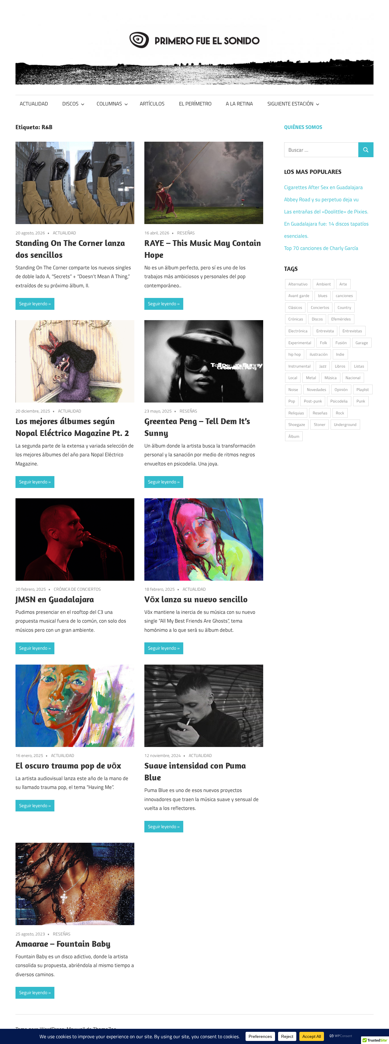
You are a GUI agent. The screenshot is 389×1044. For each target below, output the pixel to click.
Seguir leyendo (33, 303)
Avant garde (298, 295)
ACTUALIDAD (34, 104)
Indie (340, 354)
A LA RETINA (239, 104)
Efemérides (341, 319)
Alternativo (298, 284)
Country (344, 307)
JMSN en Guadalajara (54, 599)
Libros (340, 366)
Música (331, 378)
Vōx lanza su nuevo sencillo (196, 599)
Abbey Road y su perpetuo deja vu (321, 199)
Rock (340, 413)
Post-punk (313, 401)
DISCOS (70, 104)
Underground (345, 424)
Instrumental (299, 366)
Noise (293, 389)
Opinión (341, 389)
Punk (360, 401)
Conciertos (320, 307)
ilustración (319, 354)
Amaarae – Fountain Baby (62, 943)
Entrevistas (352, 331)
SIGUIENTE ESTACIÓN (290, 104)
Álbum (293, 436)
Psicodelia (339, 401)
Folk (323, 343)
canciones (344, 295)
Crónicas (295, 319)
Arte (343, 284)
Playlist (362, 389)
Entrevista (325, 331)
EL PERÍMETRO (195, 104)
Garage (362, 343)
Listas (359, 366)
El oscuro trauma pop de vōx (68, 765)
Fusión (341, 343)
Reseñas (320, 413)
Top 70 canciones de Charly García (321, 248)
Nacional (353, 378)
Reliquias (296, 413)
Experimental (299, 343)
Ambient (323, 284)
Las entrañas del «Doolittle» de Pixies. (326, 212)
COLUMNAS (109, 104)
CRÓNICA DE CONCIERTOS (77, 589)
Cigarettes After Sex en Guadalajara (323, 187)
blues (322, 295)
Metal (311, 378)
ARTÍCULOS (152, 104)
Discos (317, 319)
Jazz (322, 366)
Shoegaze (296, 424)
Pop (291, 401)
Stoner (319, 424)
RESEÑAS (186, 233)
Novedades (316, 389)
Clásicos (295, 307)
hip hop (294, 354)
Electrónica (298, 331)
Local (292, 378)
